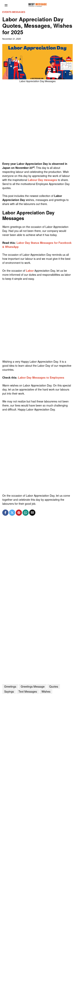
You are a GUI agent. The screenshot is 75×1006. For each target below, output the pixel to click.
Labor (30, 270)
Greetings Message (33, 686)
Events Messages (13, 12)
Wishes (46, 691)
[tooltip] (5, 513)
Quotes (53, 686)
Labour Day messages (42, 180)
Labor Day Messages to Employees (41, 377)
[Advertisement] (37, 124)
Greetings (10, 686)
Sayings (9, 691)
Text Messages (27, 691)
